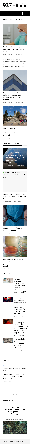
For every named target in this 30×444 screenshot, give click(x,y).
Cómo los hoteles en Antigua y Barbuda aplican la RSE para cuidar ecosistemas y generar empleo (15, 411)
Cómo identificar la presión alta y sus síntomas (13, 229)
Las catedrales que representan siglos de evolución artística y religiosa (19, 345)
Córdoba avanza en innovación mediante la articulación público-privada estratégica (14, 132)
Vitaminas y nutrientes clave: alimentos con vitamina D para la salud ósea (14, 197)
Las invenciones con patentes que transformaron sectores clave (14, 49)
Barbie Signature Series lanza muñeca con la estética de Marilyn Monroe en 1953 (20, 285)
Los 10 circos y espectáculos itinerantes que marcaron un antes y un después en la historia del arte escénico (20, 306)
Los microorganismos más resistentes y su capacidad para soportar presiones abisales (13, 263)
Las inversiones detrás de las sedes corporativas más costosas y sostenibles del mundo (14, 96)
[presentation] (4, 420)
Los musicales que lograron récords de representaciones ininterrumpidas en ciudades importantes (21, 326)
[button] (11, 394)
